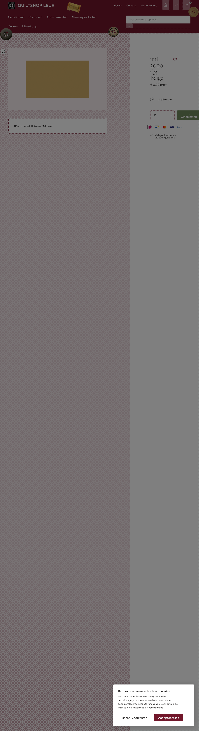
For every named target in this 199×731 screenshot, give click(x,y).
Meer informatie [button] (155, 707)
